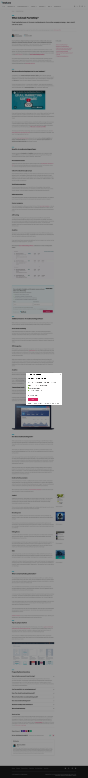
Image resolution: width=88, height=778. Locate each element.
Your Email (30, 392)
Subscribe (33, 399)
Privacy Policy (47, 403)
